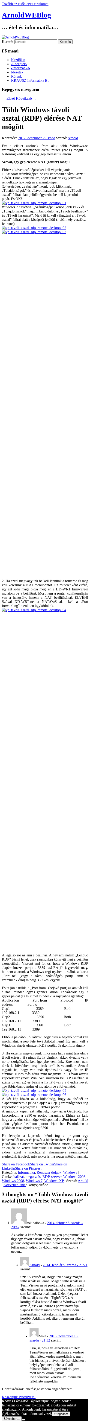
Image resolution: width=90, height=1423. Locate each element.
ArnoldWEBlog (26, 15)
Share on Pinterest (28, 1168)
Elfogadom (61, 1414)
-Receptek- (19, 64)
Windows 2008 (13, 1181)
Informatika (26, 1172)
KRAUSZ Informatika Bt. (30, 80)
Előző (8, 98)
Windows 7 (34, 1181)
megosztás (33, 1177)
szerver (56, 1177)
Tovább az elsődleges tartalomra (25, 4)
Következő (26, 98)
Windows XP (54, 1181)
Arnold (73, 138)
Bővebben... (12, 1418)
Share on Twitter (42, 1164)
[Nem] (23, 1419)
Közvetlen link (14, 1185)
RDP (45, 1177)
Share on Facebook (16, 1164)
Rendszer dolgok (49, 1172)
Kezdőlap (18, 60)
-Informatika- (20, 68)
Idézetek (17, 72)
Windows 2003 (74, 1177)
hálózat (18, 1177)
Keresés (7, 42)
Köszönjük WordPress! (19, 1397)
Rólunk (16, 76)
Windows (70, 1172)
